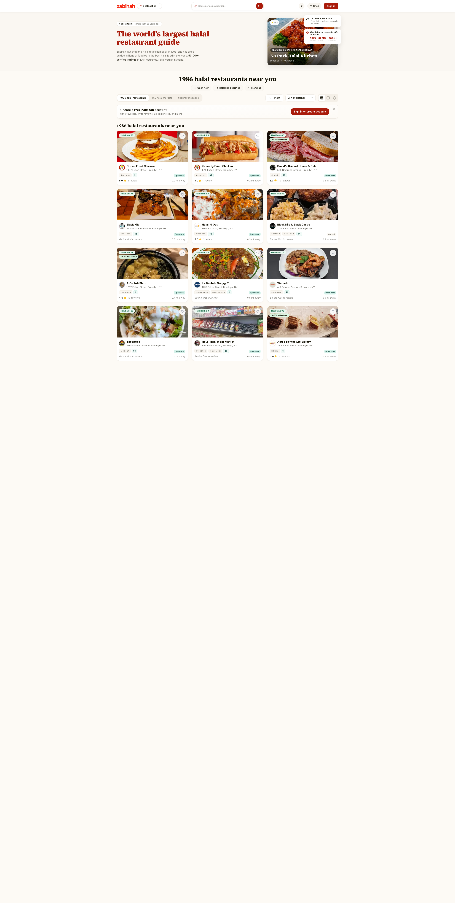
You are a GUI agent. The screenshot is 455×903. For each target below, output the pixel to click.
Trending (256, 87)
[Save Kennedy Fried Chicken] (258, 136)
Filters (276, 97)
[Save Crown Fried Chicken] (182, 136)
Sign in (331, 5)
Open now (203, 87)
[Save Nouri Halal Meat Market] (258, 311)
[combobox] (226, 6)
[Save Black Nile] (182, 194)
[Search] (259, 6)
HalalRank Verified (229, 87)
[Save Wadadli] (333, 253)
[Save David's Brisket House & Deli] (333, 136)
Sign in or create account (310, 111)
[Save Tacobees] (182, 311)
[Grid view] (321, 98)
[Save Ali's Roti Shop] (182, 253)
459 (162, 97)
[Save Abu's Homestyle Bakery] (333, 311)
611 (188, 97)
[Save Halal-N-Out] (258, 194)
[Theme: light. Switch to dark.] (301, 6)
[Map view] (334, 98)
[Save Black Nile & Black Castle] (333, 194)
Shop (316, 5)
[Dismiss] (334, 109)
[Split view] (328, 98)
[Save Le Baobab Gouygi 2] (258, 253)
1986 (133, 97)
